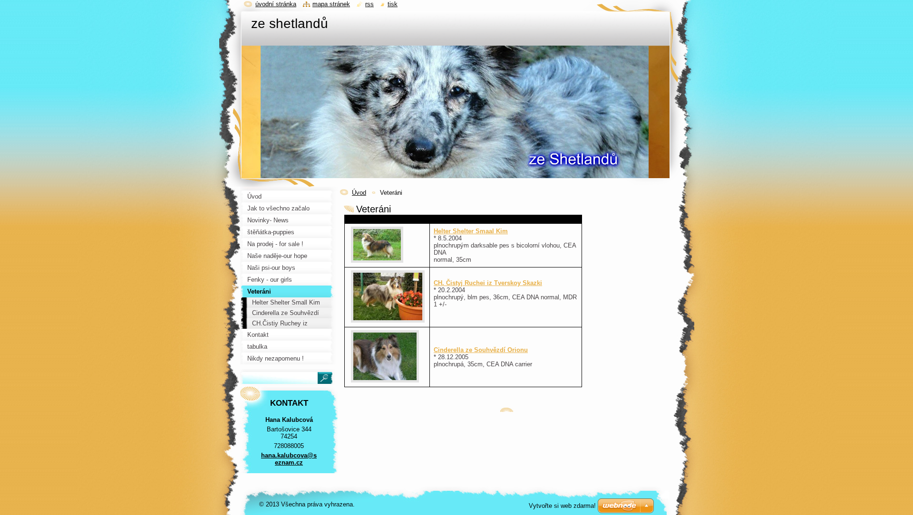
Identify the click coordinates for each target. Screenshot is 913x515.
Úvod (359, 192)
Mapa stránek (331, 4)
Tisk (393, 4)
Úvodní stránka (275, 4)
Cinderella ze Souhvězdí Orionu (481, 349)
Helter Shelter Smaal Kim (471, 231)
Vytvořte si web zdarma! (562, 505)
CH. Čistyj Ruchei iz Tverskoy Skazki (488, 282)
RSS (369, 4)
